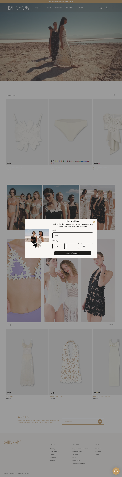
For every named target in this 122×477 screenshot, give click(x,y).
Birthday (55, 241)
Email (54, 230)
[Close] (94, 222)
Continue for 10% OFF (73, 253)
